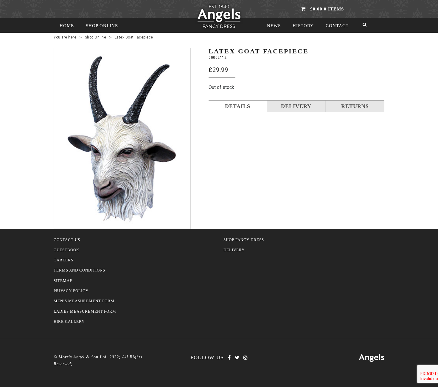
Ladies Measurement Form (85, 311)
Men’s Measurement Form (84, 301)
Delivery (234, 250)
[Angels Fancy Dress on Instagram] (245, 357)
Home (67, 25)
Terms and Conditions (79, 270)
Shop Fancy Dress (243, 240)
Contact (337, 25)
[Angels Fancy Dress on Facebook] (229, 357)
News (274, 25)
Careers (63, 260)
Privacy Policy (71, 291)
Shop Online (102, 25)
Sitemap (63, 281)
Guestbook (66, 250)
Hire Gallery (69, 322)
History (303, 25)
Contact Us (67, 240)
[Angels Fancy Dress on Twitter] (237, 357)
